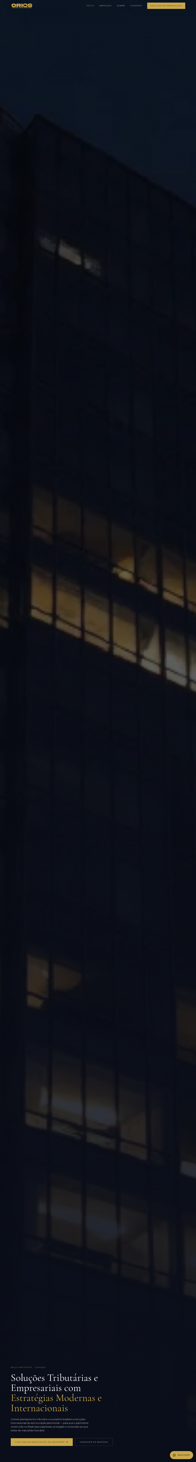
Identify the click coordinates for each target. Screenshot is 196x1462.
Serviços (105, 5)
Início (90, 5)
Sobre (121, 5)
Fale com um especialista (166, 6)
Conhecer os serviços (94, 1442)
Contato (136, 5)
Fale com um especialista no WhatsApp (40, 1442)
